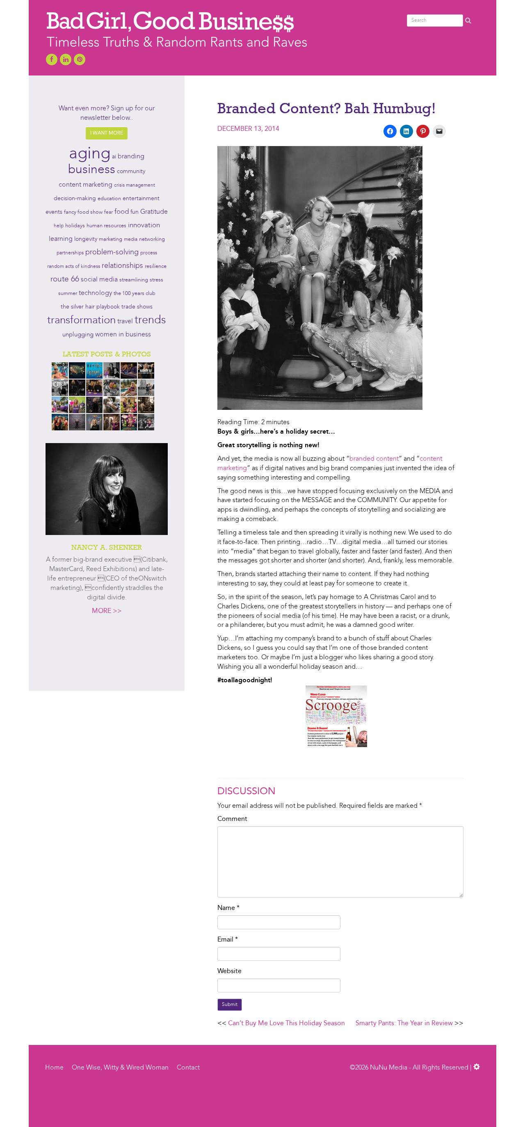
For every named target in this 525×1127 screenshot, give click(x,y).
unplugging (78, 335)
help (59, 226)
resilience (156, 266)
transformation (81, 320)
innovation (144, 225)
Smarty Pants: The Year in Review (404, 1023)
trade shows (137, 307)
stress (156, 280)
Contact (188, 1068)
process (148, 253)
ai (114, 157)
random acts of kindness (73, 266)
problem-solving (112, 252)
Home (54, 1068)
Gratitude (154, 212)
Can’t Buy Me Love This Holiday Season (286, 1023)
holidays (75, 226)
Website (229, 971)
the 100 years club (134, 293)
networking (152, 239)
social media (99, 280)
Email (227, 940)
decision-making (75, 198)
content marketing (85, 185)
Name (228, 908)
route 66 (64, 279)
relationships (122, 266)
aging (89, 154)
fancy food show (83, 212)
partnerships (70, 253)
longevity (85, 239)
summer (67, 293)
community (131, 172)
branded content (374, 459)
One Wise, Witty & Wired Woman (120, 1068)
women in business (123, 334)
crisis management (134, 185)
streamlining (133, 280)
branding (131, 156)
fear (108, 212)
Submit (229, 1004)
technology (95, 293)
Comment (232, 819)
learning (61, 239)
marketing (110, 239)
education (109, 198)
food (121, 211)
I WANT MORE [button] (106, 133)
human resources (106, 226)
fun (134, 212)
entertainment (141, 198)
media (130, 239)
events (54, 212)
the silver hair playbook (90, 307)
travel (125, 321)
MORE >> (107, 611)
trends (150, 320)
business (91, 170)
